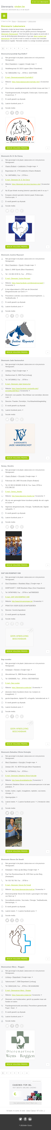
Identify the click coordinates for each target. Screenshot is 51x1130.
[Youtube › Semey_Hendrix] (22, 527)
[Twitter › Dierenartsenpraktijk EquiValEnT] (7, 113)
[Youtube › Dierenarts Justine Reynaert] (22, 316)
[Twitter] (20, 1119)
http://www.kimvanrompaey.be (22, 601)
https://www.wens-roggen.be (21, 995)
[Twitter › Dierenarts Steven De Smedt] (7, 920)
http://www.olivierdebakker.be (22, 780)
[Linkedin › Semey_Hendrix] (17, 527)
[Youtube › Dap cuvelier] (22, 716)
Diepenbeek (17, 977)
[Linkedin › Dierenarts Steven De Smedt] (17, 920)
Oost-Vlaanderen (11, 583)
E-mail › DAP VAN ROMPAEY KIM (17, 597)
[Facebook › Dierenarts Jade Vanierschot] (12, 419)
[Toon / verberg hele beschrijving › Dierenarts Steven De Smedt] (27, 895)
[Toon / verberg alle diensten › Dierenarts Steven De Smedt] (27, 901)
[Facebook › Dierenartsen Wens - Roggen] (12, 1026)
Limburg (8, 371)
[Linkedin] (30, 1119)
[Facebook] (25, 1119)
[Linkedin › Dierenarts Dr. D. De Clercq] (17, 211)
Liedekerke (22, 166)
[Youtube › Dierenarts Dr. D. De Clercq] (22, 211)
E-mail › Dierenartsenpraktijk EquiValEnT (19, 77)
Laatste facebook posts (14, 103)
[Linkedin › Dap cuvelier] (17, 716)
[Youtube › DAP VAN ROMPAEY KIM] (22, 624)
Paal (14, 371)
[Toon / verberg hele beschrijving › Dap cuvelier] (27, 693)
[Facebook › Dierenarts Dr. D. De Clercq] (12, 211)
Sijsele (21, 265)
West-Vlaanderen (11, 64)
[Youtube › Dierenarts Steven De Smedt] (22, 920)
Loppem (21, 64)
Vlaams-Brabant (10, 166)
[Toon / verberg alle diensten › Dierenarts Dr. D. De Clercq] (27, 196)
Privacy (30, 1125)
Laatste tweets (11, 802)
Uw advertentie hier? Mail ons (25, 1103)
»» (27, 48)
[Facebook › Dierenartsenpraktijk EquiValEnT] (12, 113)
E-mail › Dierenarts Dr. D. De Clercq (17, 180)
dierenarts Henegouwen (10, 34)
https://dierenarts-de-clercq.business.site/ (26, 184)
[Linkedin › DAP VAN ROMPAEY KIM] (17, 624)
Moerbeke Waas (24, 583)
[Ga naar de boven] (48, 148)
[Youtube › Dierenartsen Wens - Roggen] (22, 1026)
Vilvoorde (21, 476)
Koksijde (22, 762)
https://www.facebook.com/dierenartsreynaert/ (27, 283)
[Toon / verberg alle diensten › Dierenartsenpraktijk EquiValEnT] (27, 94)
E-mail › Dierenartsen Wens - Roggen (18, 990)
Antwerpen (9, 670)
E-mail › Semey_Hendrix (13, 491)
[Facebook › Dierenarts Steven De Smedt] (12, 920)
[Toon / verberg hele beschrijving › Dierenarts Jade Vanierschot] (27, 396)
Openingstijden (11, 797)
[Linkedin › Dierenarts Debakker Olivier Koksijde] (17, 813)
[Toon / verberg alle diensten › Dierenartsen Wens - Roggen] (27, 1007)
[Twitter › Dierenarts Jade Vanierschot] (7, 419)
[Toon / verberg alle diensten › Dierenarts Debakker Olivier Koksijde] (27, 792)
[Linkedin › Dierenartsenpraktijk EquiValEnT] (17, 113)
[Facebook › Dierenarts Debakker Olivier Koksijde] (12, 813)
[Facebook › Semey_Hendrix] (12, 527)
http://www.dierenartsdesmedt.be (23, 889)
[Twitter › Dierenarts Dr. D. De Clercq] (7, 211)
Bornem (17, 670)
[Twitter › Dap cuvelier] (7, 716)
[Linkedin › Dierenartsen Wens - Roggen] (17, 1026)
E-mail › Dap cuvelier (12, 683)
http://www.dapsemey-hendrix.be (23, 496)
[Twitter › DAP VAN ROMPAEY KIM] (7, 624)
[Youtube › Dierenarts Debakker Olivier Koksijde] (22, 813)
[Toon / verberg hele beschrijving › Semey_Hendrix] (27, 501)
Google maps (31, 64)
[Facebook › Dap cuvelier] (12, 716)
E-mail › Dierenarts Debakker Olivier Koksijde (20, 776)
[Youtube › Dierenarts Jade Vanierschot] (22, 419)
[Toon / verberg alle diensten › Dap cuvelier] (27, 698)
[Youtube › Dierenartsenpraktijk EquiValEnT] (22, 113)
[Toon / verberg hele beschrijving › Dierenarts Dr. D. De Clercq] (27, 190)
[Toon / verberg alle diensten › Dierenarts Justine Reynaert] (27, 297)
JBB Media (23, 1125)
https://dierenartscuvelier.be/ (21, 687)
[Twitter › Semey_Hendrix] (7, 527)
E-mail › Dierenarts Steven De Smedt (18, 885)
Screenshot (10, 285)
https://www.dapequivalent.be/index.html (25, 82)
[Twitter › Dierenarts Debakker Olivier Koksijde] (7, 813)
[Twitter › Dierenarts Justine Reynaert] (7, 316)
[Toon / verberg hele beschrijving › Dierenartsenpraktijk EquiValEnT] (27, 88)
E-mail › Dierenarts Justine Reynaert (17, 278)
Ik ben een (40, 2)
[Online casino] (25, 1081)
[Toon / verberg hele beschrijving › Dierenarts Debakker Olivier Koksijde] (27, 785)
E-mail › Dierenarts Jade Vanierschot (17, 384)
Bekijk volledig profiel (17, 148)
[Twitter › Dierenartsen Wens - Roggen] (7, 1026)
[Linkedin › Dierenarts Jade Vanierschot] (17, 419)
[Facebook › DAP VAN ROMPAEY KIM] (12, 624)
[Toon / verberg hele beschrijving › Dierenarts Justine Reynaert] (27, 290)
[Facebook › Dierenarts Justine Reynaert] (12, 316)
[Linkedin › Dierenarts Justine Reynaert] (17, 316)
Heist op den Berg (20, 870)
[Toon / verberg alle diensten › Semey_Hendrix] (27, 508)
